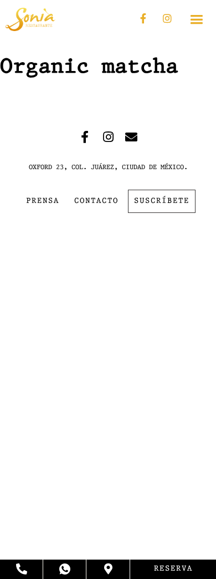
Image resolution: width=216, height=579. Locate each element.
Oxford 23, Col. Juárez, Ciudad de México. (108, 167)
